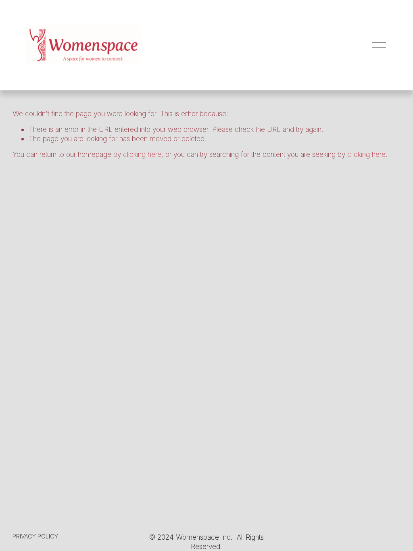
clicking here (142, 154)
